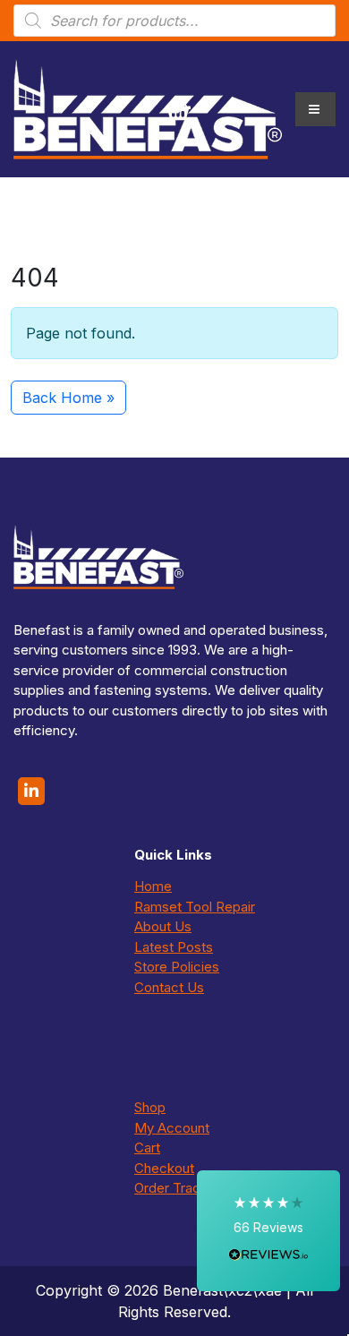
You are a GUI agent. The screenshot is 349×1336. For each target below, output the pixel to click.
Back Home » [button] (68, 398)
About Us (163, 926)
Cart (147, 1147)
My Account (171, 1127)
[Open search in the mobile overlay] (174, 20)
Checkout (164, 1168)
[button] (268, 1230)
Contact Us (169, 987)
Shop (150, 1107)
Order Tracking (180, 1187)
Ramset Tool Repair (194, 906)
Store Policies (176, 966)
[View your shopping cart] (178, 109)
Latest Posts (173, 946)
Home (153, 886)
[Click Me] (31, 791)
